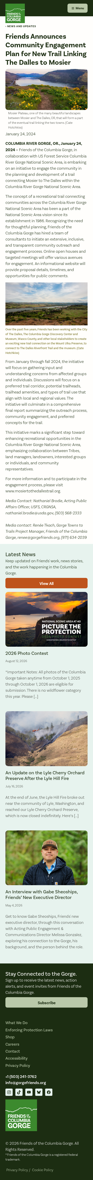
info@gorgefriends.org (25, 1082)
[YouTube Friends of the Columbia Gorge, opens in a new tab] (29, 1092)
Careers (12, 1044)
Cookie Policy (42, 1170)
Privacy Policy (17, 1065)
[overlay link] (46, 647)
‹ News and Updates (20, 26)
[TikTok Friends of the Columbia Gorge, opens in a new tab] (19, 1092)
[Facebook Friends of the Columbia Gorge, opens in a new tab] (48, 1092)
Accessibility (16, 1058)
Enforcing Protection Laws (29, 1029)
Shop (10, 1037)
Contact (12, 1051)
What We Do (16, 1022)
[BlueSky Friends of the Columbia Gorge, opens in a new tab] (38, 1092)
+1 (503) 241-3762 (21, 1076)
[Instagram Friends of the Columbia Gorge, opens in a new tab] (9, 1092)
